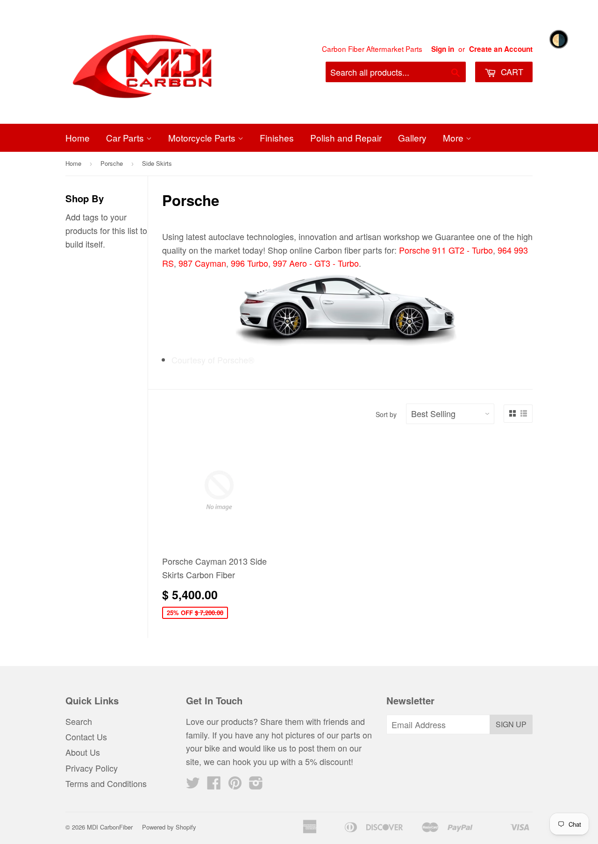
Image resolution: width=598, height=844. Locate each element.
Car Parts (126, 137)
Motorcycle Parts (203, 137)
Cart (510, 71)
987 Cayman (202, 263)
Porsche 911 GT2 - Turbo (446, 250)
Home (77, 137)
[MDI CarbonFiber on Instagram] (256, 785)
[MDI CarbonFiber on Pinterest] (235, 785)
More (454, 137)
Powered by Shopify (169, 827)
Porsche (111, 163)
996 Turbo (249, 263)
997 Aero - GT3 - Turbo (316, 263)
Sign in (442, 49)
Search (78, 721)
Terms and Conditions (106, 783)
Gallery (412, 137)
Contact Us (86, 737)
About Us (82, 752)
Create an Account (501, 49)
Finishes (277, 137)
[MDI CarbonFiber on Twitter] (193, 785)
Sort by (386, 414)
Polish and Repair (346, 137)
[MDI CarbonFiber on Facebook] (214, 785)
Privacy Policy (91, 768)
